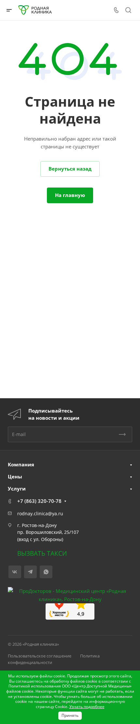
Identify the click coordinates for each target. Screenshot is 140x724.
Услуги (17, 488)
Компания (21, 464)
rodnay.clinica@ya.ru (40, 513)
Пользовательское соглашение (39, 656)
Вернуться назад (70, 168)
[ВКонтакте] (14, 572)
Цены (15, 476)
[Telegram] (30, 572)
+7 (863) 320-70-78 (39, 501)
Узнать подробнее (87, 706)
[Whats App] (46, 572)
